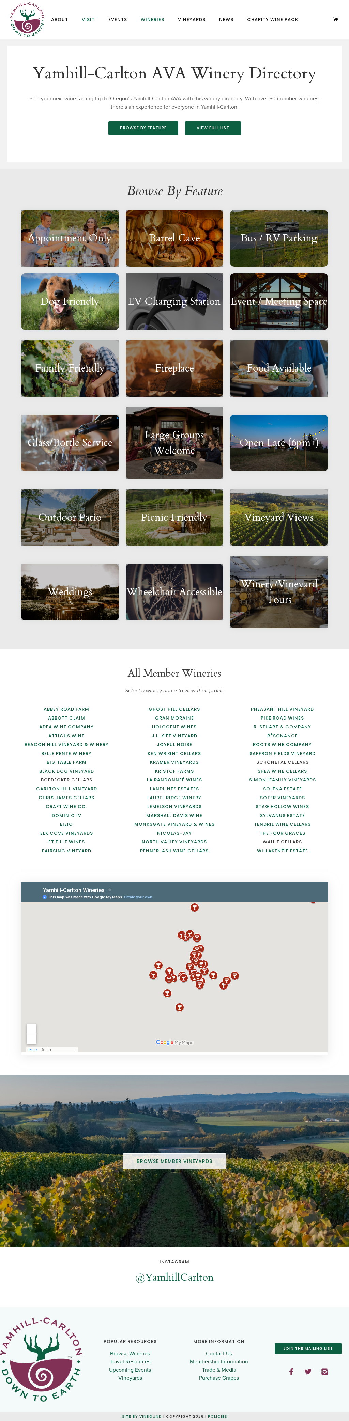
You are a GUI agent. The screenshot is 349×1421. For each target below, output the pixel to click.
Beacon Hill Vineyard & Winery (67, 744)
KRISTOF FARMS (174, 771)
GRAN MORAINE (174, 718)
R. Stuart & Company (282, 727)
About (59, 19)
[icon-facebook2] (293, 1372)
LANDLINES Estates (174, 789)
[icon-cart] (335, 19)
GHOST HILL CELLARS (174, 709)
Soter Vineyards (282, 797)
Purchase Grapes (219, 1378)
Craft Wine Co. (66, 806)
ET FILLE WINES (66, 842)
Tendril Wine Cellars (282, 824)
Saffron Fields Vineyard (282, 753)
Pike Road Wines (282, 718)
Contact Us (219, 1353)
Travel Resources (130, 1361)
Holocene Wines (174, 727)
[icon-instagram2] (325, 1372)
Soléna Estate (282, 789)
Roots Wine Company (282, 744)
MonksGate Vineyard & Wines (174, 824)
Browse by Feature (143, 128)
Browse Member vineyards (174, 1161)
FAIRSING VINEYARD (66, 851)
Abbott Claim (66, 718)
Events (117, 19)
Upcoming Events (130, 1370)
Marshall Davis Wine (174, 815)
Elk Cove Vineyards (66, 833)
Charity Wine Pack (272, 19)
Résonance (282, 735)
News (226, 19)
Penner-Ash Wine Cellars (174, 851)
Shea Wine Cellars (282, 771)
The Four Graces (282, 833)
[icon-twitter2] (310, 1372)
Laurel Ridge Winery (174, 797)
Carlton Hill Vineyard (66, 789)
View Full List (213, 128)
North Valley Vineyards (174, 842)
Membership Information (219, 1361)
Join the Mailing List (308, 1348)
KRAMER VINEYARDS (174, 762)
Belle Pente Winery (66, 753)
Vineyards (192, 19)
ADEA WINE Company (66, 727)
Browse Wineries (130, 1353)
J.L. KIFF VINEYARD (174, 735)
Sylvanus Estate (282, 815)
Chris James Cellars (66, 797)
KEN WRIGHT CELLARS (174, 753)
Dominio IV (66, 815)
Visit (88, 19)
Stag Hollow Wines (282, 806)
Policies (217, 1416)
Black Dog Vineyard (66, 771)
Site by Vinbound (142, 1416)
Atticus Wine (66, 735)
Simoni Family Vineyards (282, 780)
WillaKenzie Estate (282, 851)
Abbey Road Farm (66, 709)
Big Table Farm (67, 762)
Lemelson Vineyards (174, 806)
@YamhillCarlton (174, 1277)
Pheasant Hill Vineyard (282, 709)
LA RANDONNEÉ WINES (174, 780)
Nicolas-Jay (174, 833)
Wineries (152, 19)
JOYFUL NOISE (174, 744)
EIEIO (66, 824)
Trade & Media (219, 1370)
